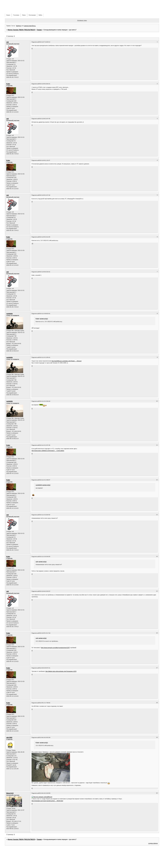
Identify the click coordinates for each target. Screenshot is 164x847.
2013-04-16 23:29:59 (44, 793)
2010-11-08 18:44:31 (44, 83)
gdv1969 (9, 737)
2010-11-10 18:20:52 (44, 514)
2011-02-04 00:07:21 (44, 668)
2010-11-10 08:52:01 (44, 313)
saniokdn (9, 313)
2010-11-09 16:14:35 (44, 237)
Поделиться (35, 42)
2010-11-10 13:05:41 (44, 357)
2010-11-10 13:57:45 (44, 445)
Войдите (18, 25)
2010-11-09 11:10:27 (44, 160)
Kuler (8, 84)
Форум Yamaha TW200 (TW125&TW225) (21, 30)
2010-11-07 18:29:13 (44, 42)
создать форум (153, 843)
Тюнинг (39, 30)
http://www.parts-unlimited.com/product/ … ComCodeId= (48, 450)
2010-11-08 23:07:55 (44, 118)
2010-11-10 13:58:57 (44, 480)
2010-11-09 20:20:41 (44, 271)
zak (7, 42)
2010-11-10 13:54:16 (44, 401)
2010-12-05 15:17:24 (44, 633)
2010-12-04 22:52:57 (44, 591)
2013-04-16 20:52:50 (44, 737)
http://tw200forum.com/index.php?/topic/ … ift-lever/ (67, 361)
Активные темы (82, 20)
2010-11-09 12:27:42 (44, 195)
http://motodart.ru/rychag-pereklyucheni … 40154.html (47, 800)
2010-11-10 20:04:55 (44, 556)
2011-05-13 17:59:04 (44, 702)
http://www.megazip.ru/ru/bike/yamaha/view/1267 (55, 647)
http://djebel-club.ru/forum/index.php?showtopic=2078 (60, 671)
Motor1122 (10, 793)
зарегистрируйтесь (30, 25)
